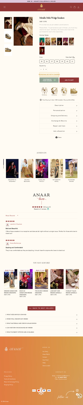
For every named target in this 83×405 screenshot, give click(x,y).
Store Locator (46, 365)
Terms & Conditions (9, 379)
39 (62, 61)
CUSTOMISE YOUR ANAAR (47, 80)
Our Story (45, 351)
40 (67, 61)
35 (41, 61)
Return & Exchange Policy (11, 382)
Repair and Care (59, 126)
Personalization (59, 110)
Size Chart (46, 360)
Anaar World (46, 354)
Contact (45, 357)
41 (72, 61)
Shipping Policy (8, 384)
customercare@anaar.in (62, 375)
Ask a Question (59, 131)
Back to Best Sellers (43, 308)
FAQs (44, 363)
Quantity (42, 66)
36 (47, 61)
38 (57, 61)
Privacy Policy (8, 376)
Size (55, 57)
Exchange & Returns (59, 121)
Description (59, 105)
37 (52, 61)
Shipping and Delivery (59, 115)
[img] (10, 221)
